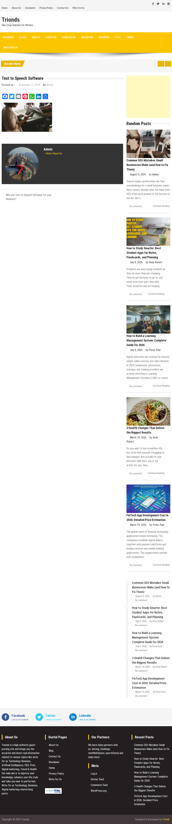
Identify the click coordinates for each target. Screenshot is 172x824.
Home (5, 7)
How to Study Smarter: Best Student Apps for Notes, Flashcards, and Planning (143, 252)
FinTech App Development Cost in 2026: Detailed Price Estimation (149, 683)
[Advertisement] (148, 97)
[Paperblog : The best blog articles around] (53, 792)
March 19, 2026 (138, 437)
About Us (16, 7)
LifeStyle (51, 37)
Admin (49, 85)
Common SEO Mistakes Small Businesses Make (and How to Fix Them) (147, 165)
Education (87, 37)
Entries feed (97, 779)
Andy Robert (155, 262)
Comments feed (99, 785)
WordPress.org (98, 790)
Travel (130, 37)
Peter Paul (154, 350)
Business (8, 37)
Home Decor (68, 37)
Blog (51, 750)
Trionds (11, 19)
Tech (118, 37)
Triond (166, 819)
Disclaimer (30, 7)
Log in (94, 773)
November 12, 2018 (29, 85)
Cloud (22, 37)
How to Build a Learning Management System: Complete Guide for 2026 (146, 340)
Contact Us (62, 7)
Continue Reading (161, 206)
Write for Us (78, 7)
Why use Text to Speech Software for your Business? (29, 197)
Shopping (104, 37)
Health (36, 37)
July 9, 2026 (136, 262)
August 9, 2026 (138, 174)
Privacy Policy (46, 7)
